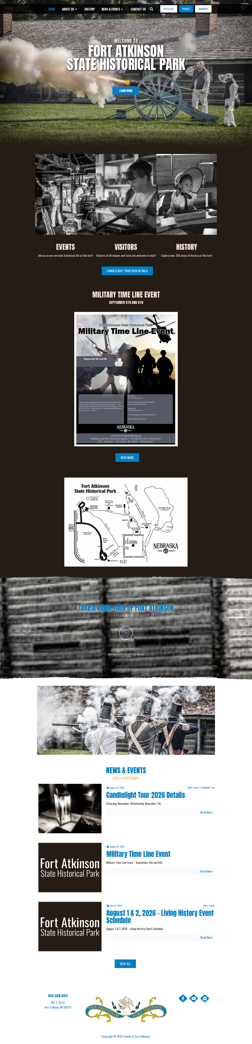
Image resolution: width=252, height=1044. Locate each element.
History (186, 247)
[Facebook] (182, 998)
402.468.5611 (58, 995)
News (190, 787)
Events (65, 247)
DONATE (186, 9)
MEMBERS (203, 9)
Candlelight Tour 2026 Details (145, 795)
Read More (206, 812)
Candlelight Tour (207, 787)
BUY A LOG (169, 9)
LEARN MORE (126, 91)
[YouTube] (193, 998)
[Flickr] (205, 998)
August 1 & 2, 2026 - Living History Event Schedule (160, 916)
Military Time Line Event (138, 854)
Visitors (126, 247)
